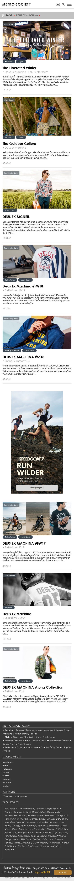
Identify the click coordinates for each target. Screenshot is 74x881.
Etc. (24, 815)
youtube (7, 782)
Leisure (9, 740)
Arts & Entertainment (51, 740)
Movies (15, 825)
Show (15, 829)
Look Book (9, 210)
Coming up (53, 825)
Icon (40, 737)
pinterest (7, 779)
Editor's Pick (62, 829)
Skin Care (26, 839)
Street (40, 815)
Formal (34, 819)
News (16, 839)
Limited (54, 822)
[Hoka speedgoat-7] (37, 442)
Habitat (41, 825)
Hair (48, 819)
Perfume (9, 849)
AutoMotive (53, 846)
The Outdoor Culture (19, 143)
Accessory (23, 836)
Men (64, 832)
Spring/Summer (12, 350)
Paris (23, 825)
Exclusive (21, 747)
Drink (45, 839)
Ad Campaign (37, 829)
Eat (6, 808)
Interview (9, 822)
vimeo (6, 772)
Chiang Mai (61, 815)
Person (13, 808)
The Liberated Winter (19, 68)
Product (9, 61)
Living (43, 846)
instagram (7, 769)
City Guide (56, 747)
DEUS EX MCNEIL (16, 216)
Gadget (22, 846)
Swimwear (19, 812)
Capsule (56, 832)
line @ (5, 765)
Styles (21, 61)
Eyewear (23, 829)
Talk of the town (13, 819)
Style (7, 737)
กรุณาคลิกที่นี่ (42, 872)
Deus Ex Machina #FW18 (23, 286)
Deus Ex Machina (17, 614)
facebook (8, 762)
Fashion (8, 607)
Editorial (9, 747)
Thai (28, 812)
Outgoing (50, 808)
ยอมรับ (62, 872)
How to (18, 740)
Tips (51, 839)
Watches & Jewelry (53, 730)
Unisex (50, 812)
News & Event (24, 744)
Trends (51, 836)
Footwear (33, 846)
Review (8, 815)
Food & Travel (31, 740)
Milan (58, 812)
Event (36, 842)
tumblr (6, 786)
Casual (50, 829)
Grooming (18, 737)
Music (63, 825)
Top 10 (67, 747)
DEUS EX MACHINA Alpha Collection (33, 687)
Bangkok (44, 822)
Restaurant (10, 832)
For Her (33, 733)
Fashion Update (34, 730)
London (40, 808)
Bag (32, 836)
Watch (65, 842)
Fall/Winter (10, 280)
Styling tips (54, 842)
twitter (6, 775)
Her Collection (59, 819)
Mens (7, 829)
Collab (46, 832)
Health (43, 842)
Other (42, 812)
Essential (45, 747)
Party (26, 819)
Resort (17, 815)
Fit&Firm (37, 839)
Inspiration (30, 737)
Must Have (33, 747)
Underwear (32, 822)
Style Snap (50, 737)
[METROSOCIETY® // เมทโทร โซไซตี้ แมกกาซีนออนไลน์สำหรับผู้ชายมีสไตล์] (16, 4)
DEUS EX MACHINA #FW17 (24, 543)
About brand (21, 733)
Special (20, 822)
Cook (35, 812)
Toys (13, 744)
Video (7, 750)
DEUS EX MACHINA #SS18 (23, 357)
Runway (20, 730)
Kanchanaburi (26, 808)
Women (49, 815)
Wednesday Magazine (15, 796)
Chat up (31, 825)
